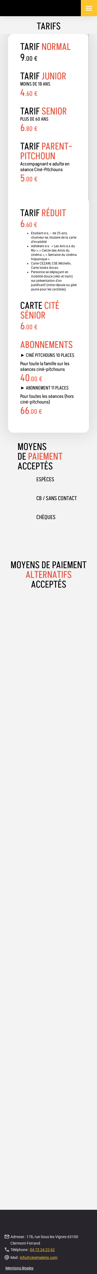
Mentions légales (19, 1268)
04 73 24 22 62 (42, 1250)
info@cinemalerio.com (38, 1257)
